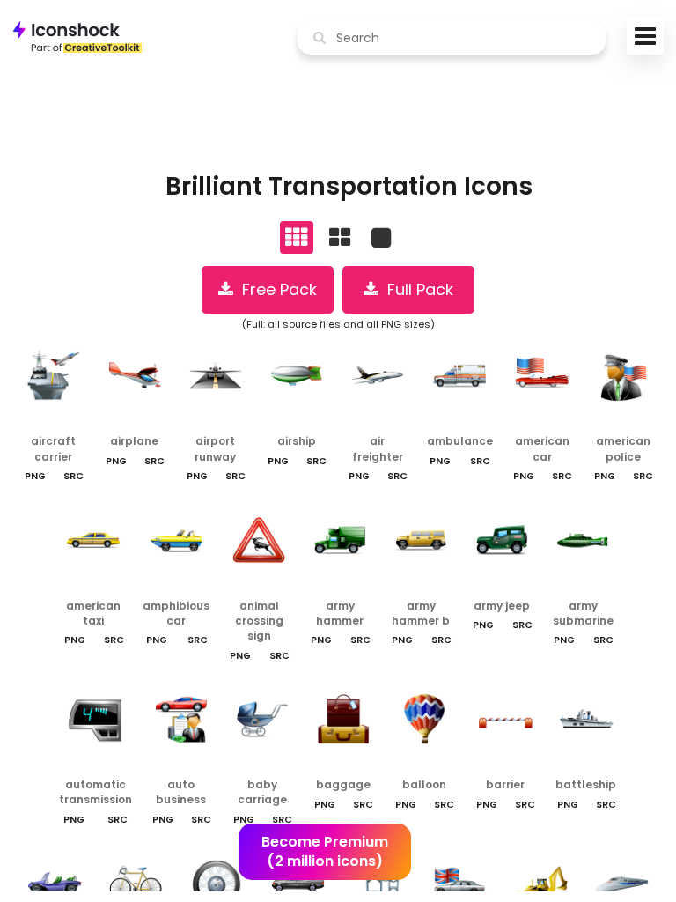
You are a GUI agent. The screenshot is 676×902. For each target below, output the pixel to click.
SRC (73, 476)
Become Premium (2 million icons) (324, 851)
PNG (35, 476)
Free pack (275, 289)
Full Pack (415, 289)
